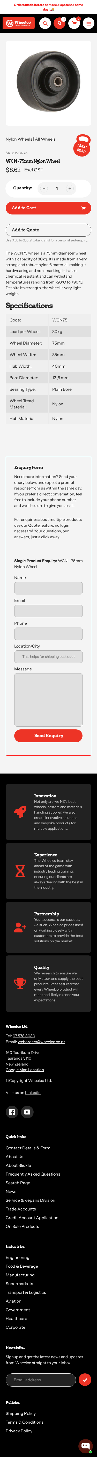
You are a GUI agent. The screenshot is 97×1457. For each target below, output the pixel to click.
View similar (46, 1428)
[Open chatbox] (85, 1446)
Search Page (18, 1182)
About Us (14, 1156)
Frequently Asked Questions (33, 1174)
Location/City (27, 646)
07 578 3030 (24, 1035)
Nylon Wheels (19, 139)
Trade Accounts (21, 1208)
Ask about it (75, 1428)
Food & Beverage (22, 1266)
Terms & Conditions (24, 1422)
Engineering (17, 1257)
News (11, 1191)
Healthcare (16, 1318)
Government (18, 1309)
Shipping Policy (21, 1413)
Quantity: (22, 187)
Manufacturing (20, 1274)
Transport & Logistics (26, 1292)
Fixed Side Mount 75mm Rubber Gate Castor (66, 1408)
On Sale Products (22, 1226)
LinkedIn (33, 1092)
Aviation (13, 1301)
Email (19, 600)
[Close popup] (89, 1390)
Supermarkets (19, 1283)
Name (20, 577)
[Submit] (85, 1379)
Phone (20, 623)
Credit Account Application (32, 1217)
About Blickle (18, 1165)
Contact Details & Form (28, 1147)
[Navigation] (88, 23)
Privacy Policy (19, 1430)
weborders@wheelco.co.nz (41, 1041)
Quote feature (40, 525)
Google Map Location (25, 1069)
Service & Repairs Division (30, 1200)
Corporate (15, 1327)
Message (23, 668)
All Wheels (45, 139)
